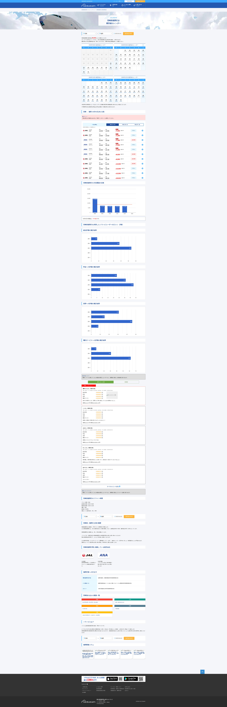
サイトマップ (85, 688)
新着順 (126, 382)
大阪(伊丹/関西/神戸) (86, 615)
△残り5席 (133, 139)
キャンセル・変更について (119, 1)
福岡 (116, 602)
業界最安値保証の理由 (100, 690)
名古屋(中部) (84, 608)
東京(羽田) (91, 602)
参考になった (85, 402)
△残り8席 (133, 154)
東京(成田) (96, 602)
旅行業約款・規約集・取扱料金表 (117, 688)
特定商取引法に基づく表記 (130, 688)
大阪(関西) (98, 615)
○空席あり (133, 130)
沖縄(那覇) (117, 608)
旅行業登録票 (99, 688)
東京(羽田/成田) (85, 602)
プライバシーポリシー (86, 690)
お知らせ (126, 690)
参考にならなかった (95, 402)
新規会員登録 (129, 1)
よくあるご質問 (99, 686)
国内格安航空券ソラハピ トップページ (88, 9)
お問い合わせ (127, 686)
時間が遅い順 (125, 124)
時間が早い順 (137, 124)
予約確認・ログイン (140, 1)
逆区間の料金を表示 (118, 33)
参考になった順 (101, 382)
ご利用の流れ (85, 686)
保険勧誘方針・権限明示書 (116, 690)
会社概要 (84, 692)
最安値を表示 (128, 33)
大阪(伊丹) (93, 615)
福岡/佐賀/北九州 (121, 602)
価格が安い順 (112, 124)
